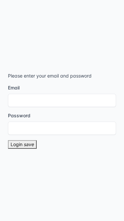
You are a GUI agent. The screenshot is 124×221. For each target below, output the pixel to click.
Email (14, 87)
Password (19, 115)
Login (22, 144)
